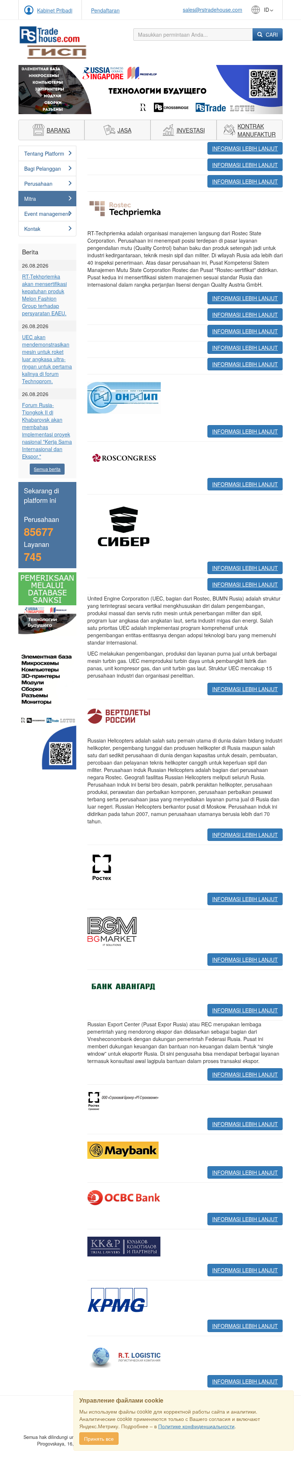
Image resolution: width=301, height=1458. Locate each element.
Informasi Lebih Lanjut (245, 148)
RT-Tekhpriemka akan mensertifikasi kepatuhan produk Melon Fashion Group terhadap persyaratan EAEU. (44, 295)
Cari (271, 34)
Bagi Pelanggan (42, 168)
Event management (47, 213)
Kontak (32, 228)
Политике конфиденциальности (196, 1426)
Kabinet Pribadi (54, 10)
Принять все (99, 1438)
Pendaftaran (105, 10)
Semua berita (47, 469)
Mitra (30, 198)
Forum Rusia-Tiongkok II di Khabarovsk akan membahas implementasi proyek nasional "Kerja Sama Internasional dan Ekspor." (47, 430)
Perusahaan (38, 183)
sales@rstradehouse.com (212, 9)
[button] (38, 89)
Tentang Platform (44, 153)
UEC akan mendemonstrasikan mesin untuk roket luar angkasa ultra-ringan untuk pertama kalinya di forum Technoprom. (47, 359)
